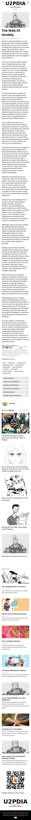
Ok (15, 817)
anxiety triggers (6, 367)
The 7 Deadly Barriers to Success (13, 587)
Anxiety (13, 359)
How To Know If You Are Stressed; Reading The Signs (13, 757)
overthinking (5, 369)
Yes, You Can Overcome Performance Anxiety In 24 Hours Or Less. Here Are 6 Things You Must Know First (15, 469)
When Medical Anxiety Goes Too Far (14, 556)
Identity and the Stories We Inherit (14, 614)
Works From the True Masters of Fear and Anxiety (15, 499)
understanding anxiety (8, 365)
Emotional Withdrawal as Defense (14, 670)
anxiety (4, 363)
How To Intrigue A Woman (11, 641)
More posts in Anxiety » (24, 410)
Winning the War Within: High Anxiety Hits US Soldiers (14, 528)
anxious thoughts (19, 365)
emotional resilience (7, 371)
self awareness (14, 369)
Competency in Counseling (11, 729)
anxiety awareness (21, 363)
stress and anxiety (18, 371)
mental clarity (11, 363)
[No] (29, 815)
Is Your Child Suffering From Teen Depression (13, 699)
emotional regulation (17, 367)
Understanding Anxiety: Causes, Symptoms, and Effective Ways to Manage (13, 438)
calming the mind (7, 373)
